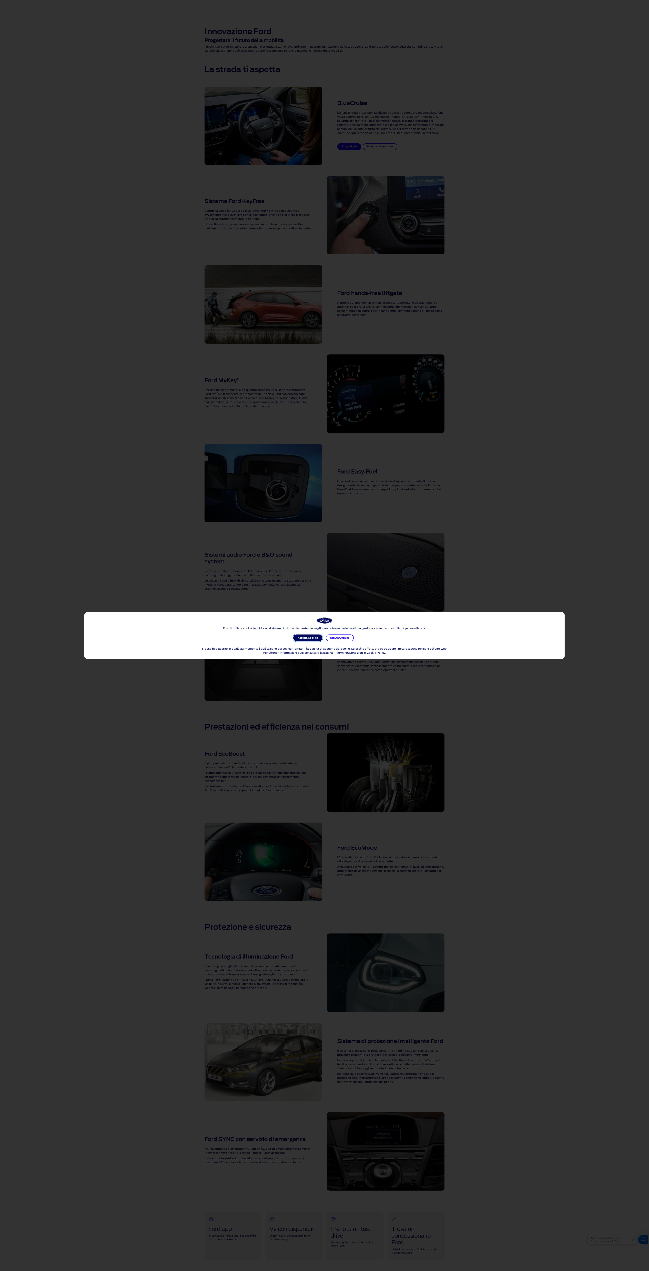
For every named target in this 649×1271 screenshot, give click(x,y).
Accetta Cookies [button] (308, 638)
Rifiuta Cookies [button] (339, 638)
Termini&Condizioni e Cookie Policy (360, 652)
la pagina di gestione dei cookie (328, 648)
